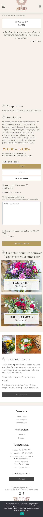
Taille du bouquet (10, 162)
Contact (21, 479)
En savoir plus (21, 395)
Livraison (21, 438)
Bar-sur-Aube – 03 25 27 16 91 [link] (21, 453)
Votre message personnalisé (13, 197)
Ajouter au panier (21, 244)
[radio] (21, 166)
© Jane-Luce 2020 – (13, 490)
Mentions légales (18, 488)
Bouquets (17, 15)
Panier (40, 6)
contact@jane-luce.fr (22, 467)
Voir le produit (21, 286)
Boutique (10, 15)
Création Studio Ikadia (29, 490)
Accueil (4, 15)
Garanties (21, 435)
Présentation (22, 416)
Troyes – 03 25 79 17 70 (21, 450)
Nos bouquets (21, 420)
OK (22, 514)
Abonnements (21, 423)
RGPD (28, 488)
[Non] (40, 509)
